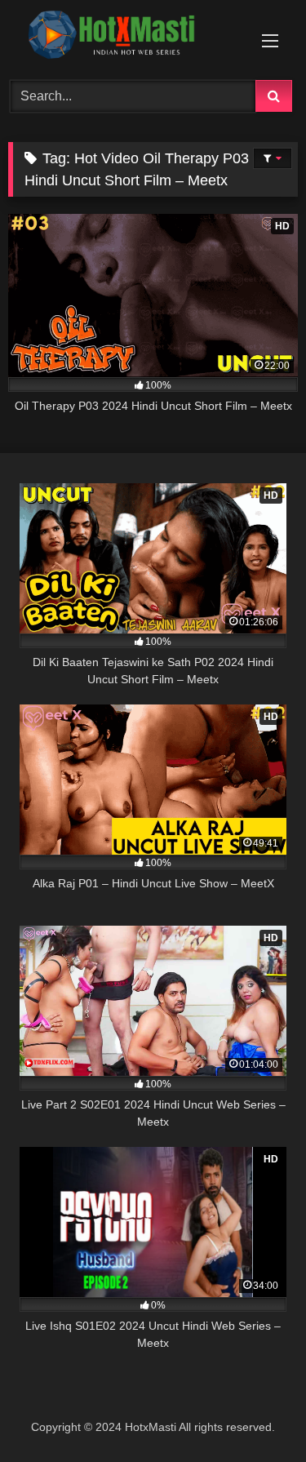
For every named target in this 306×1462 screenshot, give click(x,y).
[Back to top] (255, 1413)
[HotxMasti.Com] (125, 37)
